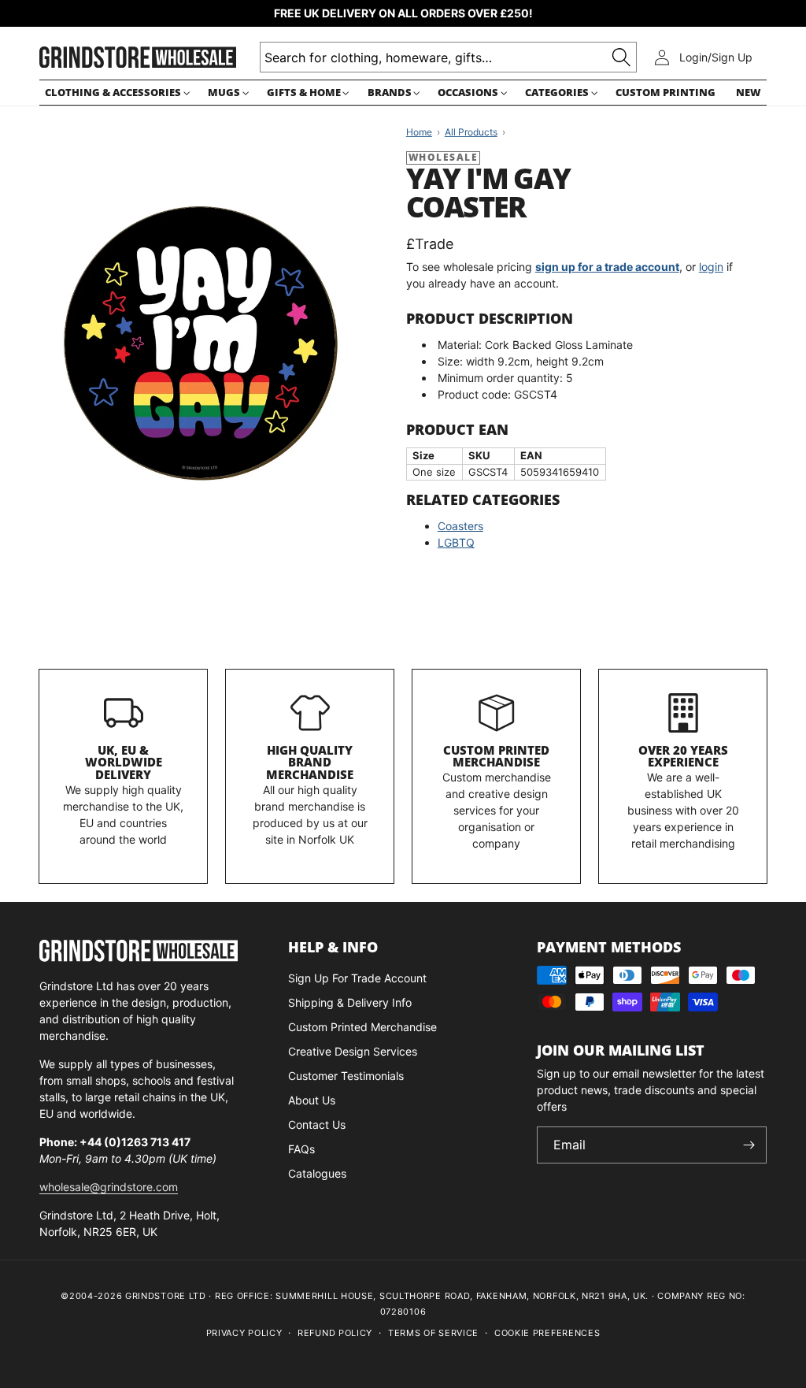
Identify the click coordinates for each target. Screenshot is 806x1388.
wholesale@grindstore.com (108, 1186)
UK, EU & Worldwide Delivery (123, 762)
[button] (116, 92)
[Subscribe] (748, 1144)
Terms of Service (433, 1332)
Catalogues (317, 1173)
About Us (311, 1100)
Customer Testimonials (346, 1075)
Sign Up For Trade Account (357, 978)
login (711, 266)
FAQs (301, 1149)
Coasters (460, 526)
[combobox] (448, 57)
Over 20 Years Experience (683, 756)
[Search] (621, 57)
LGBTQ (456, 542)
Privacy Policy (244, 1332)
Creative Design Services (352, 1051)
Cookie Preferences (547, 1332)
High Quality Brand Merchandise (309, 762)
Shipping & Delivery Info (350, 1002)
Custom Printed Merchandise (496, 756)
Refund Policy (335, 1332)
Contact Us (317, 1124)
